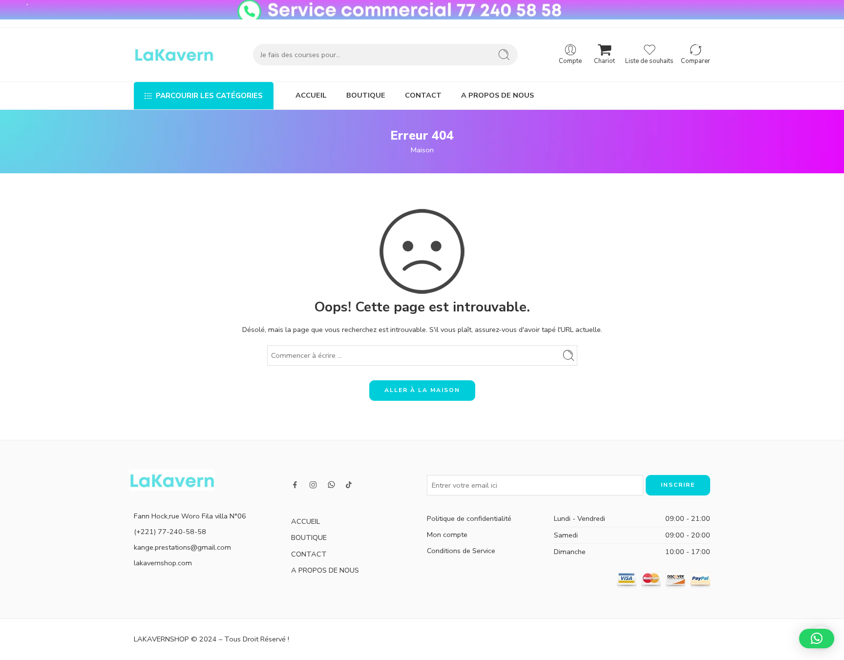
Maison (422, 150)
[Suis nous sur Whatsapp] (331, 484)
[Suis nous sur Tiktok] (348, 484)
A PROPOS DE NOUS (497, 95)
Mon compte (447, 534)
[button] (816, 638)
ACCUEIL (311, 95)
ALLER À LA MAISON (422, 390)
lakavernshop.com (163, 563)
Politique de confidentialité (469, 518)
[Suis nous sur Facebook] (295, 485)
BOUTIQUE (365, 95)
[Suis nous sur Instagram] (313, 484)
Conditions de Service (461, 551)
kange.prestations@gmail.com (182, 547)
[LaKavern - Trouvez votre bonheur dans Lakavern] (174, 54)
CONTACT (423, 95)
